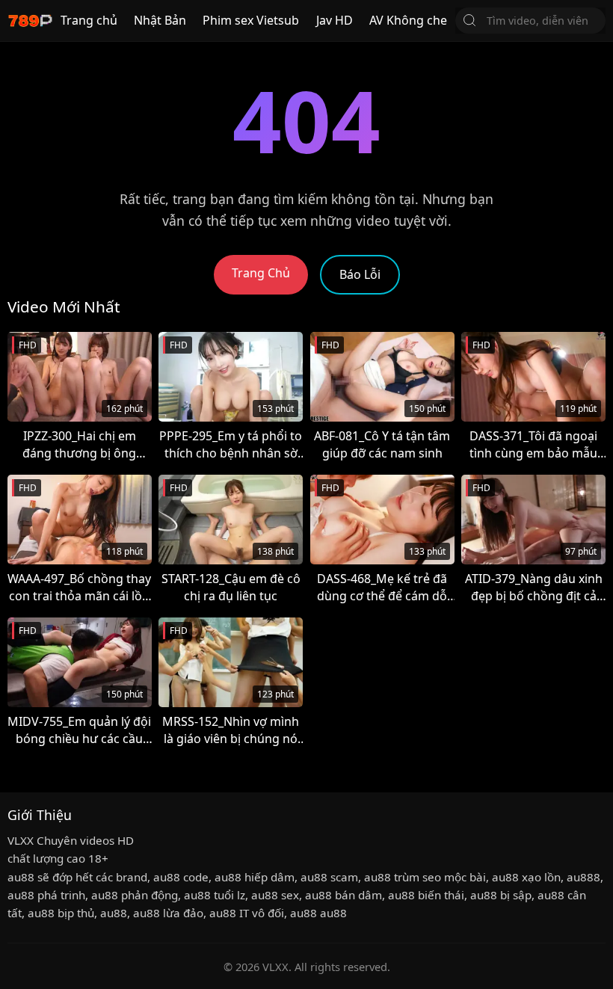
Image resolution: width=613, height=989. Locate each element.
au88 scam (329, 876)
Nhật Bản (160, 20)
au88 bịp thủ (61, 912)
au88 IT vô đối (246, 912)
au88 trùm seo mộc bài (425, 876)
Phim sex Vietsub (251, 20)
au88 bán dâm (343, 894)
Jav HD (334, 20)
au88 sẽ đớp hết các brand (77, 876)
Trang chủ (89, 20)
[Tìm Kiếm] (469, 20)
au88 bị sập (501, 894)
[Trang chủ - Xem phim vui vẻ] (29, 20)
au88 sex (275, 894)
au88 (113, 912)
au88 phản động (134, 894)
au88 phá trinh (46, 894)
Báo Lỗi (360, 274)
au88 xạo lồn (526, 876)
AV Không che (408, 20)
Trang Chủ (261, 273)
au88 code (181, 876)
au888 (583, 876)
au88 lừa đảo (168, 912)
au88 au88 (318, 912)
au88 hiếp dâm (255, 876)
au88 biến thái (426, 894)
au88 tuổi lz (214, 894)
